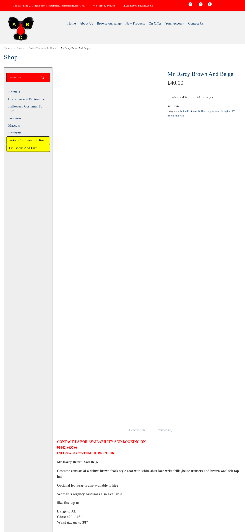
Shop (20, 48)
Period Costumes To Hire (42, 48)
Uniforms (15, 133)
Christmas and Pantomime (28, 99)
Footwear (15, 118)
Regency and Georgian (221, 111)
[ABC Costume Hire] (20, 28)
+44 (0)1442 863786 (109, 6)
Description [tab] (136, 429)
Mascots (14, 126)
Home (7, 48)
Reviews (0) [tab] (164, 429)
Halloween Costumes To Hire (26, 108)
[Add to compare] (193, 96)
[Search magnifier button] (42, 78)
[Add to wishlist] (169, 96)
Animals (14, 91)
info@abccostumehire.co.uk (145, 6)
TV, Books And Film (23, 153)
